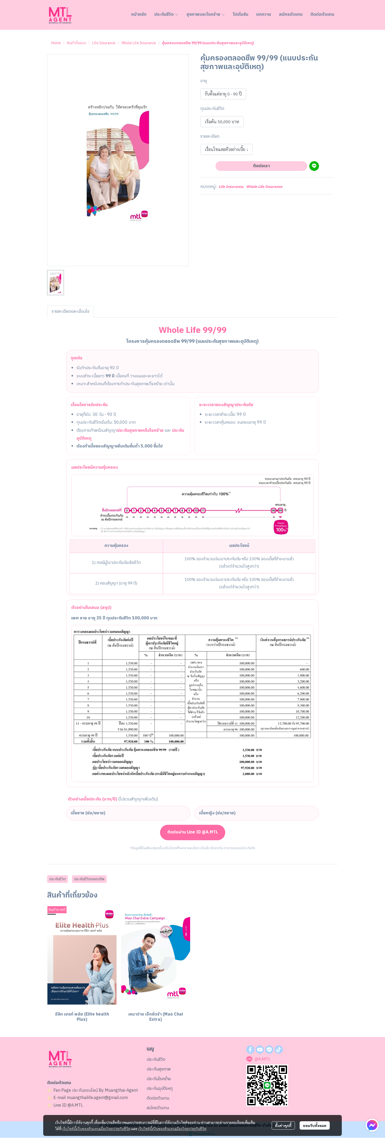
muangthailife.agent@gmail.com (97, 1097)
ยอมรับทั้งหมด (314, 1125)
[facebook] (250, 1049)
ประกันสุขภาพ (159, 1069)
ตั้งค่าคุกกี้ (283, 1125)
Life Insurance (104, 43)
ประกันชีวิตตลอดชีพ (89, 879)
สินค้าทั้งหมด (76, 43)
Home (56, 43)
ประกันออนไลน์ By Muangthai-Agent (105, 1090)
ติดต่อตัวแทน (158, 1098)
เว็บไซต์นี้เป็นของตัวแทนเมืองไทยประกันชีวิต (96, 1128)
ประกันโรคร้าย (159, 1079)
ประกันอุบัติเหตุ (160, 1088)
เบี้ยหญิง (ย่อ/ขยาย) (217, 813)
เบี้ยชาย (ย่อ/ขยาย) (88, 813)
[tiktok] (278, 1049)
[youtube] (260, 1049)
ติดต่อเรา (261, 166)
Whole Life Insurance (139, 43)
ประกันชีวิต (57, 879)
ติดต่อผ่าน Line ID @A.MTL (192, 832)
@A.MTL (75, 1105)
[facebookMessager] (372, 1125)
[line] (269, 1049)
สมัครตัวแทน (158, 1108)
